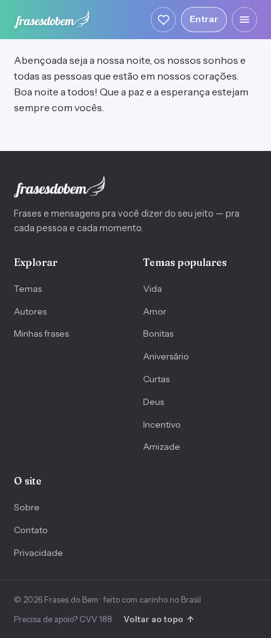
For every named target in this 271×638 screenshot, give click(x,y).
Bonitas (158, 333)
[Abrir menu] (244, 19)
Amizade (161, 446)
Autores (30, 311)
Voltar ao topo (158, 619)
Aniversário (166, 356)
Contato (31, 530)
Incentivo (162, 424)
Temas (28, 288)
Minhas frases (41, 333)
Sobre (27, 507)
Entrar (204, 19)
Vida (152, 288)
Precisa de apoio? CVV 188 (63, 619)
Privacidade (38, 552)
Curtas (156, 379)
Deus (153, 401)
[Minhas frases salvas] (163, 19)
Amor (154, 311)
